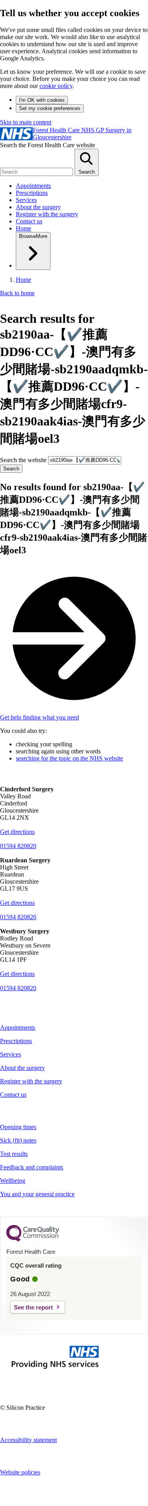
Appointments (33, 185)
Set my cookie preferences (50, 108)
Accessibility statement (28, 1440)
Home (23, 228)
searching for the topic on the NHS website (69, 758)
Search (11, 469)
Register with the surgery (47, 214)
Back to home (17, 293)
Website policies (20, 1472)
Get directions (17, 831)
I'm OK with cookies (42, 100)
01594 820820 (18, 846)
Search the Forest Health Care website (47, 145)
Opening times (18, 1127)
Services (26, 200)
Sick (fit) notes (18, 1140)
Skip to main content (25, 122)
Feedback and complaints (31, 1167)
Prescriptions (32, 192)
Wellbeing (12, 1180)
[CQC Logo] (32, 1239)
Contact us (29, 221)
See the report (33, 1307)
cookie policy (56, 85)
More (33, 236)
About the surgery (38, 207)
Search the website (24, 459)
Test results (14, 1153)
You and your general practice (37, 1194)
